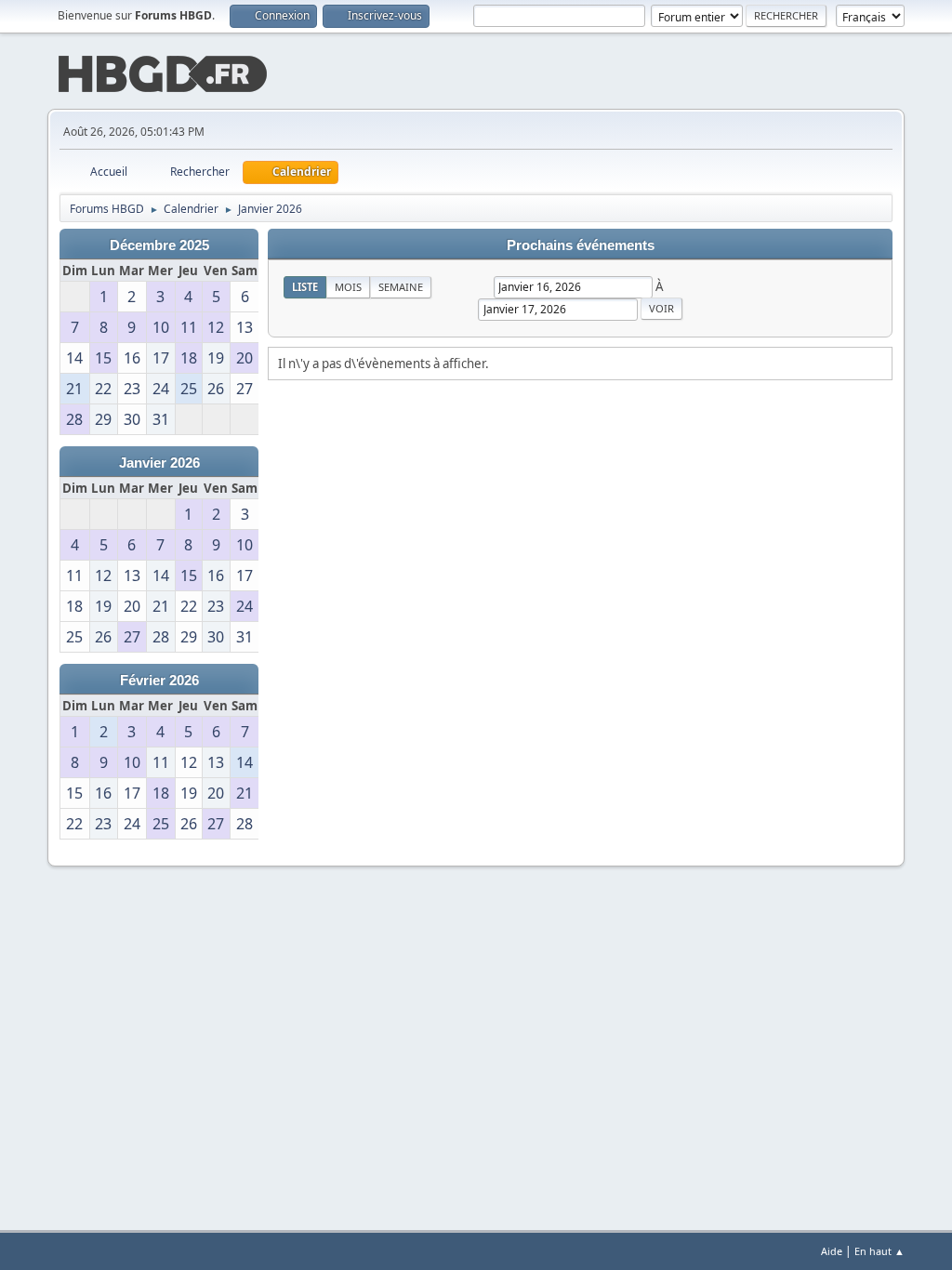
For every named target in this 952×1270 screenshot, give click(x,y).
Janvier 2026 (159, 463)
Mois (348, 287)
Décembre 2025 (159, 245)
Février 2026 (159, 680)
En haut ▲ (879, 1251)
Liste (305, 287)
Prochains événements (580, 245)
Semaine (400, 287)
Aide (831, 1251)
